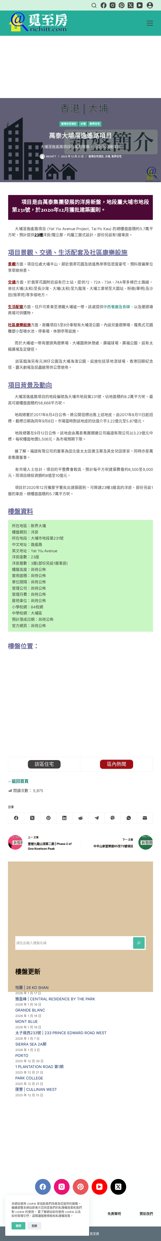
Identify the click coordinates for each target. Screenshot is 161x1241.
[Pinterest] (122, 5)
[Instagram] (113, 5)
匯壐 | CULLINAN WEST (36, 1089)
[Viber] (113, 818)
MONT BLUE (26, 1021)
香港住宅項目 (68, 123)
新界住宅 (95, 123)
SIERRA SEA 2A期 (30, 1044)
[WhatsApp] (129, 818)
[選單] (150, 23)
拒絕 (34, 1225)
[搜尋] (94, 5)
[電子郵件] (145, 818)
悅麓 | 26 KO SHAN (32, 987)
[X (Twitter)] (131, 5)
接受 (18, 1225)
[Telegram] (97, 818)
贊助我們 (146, 1214)
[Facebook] (103, 5)
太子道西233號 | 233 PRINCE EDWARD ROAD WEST (61, 1033)
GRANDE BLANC (30, 1010)
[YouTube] (140, 5)
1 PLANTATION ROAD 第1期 (39, 1066)
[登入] (150, 5)
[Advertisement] (80, 66)
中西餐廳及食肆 (116, 307)
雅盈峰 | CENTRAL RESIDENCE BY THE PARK (55, 999)
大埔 (83, 123)
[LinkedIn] (64, 818)
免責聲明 (114, 1214)
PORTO (21, 1055)
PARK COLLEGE (29, 1078)
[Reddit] (81, 818)
